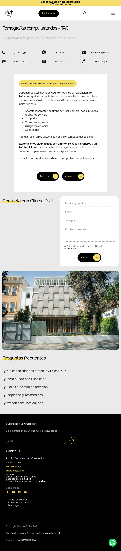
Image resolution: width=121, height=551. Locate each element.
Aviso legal (13, 505)
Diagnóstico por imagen (61, 83)
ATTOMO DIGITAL (27, 540)
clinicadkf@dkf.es (100, 52)
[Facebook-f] (7, 492)
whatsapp (60, 52)
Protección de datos (18, 502)
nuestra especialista (45, 158)
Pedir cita (60, 61)
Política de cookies (17, 499)
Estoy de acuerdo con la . (85, 247)
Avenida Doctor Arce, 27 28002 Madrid (25, 458)
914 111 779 (20, 52)
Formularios (19, 61)
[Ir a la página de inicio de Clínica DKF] (9, 13)
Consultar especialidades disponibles (27, 481)
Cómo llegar (100, 61)
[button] (113, 13)
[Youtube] (25, 492)
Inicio (24, 83)
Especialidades (38, 83)
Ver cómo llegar (14, 466)
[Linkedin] (19, 492)
